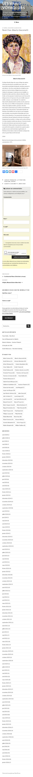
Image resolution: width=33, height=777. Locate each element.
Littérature (21, 180)
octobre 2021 (6, 619)
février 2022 (5, 606)
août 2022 (5, 587)
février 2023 (5, 568)
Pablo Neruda (21, 408)
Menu (17, 22)
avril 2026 (5, 447)
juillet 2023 (5, 552)
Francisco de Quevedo (9, 376)
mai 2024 (4, 520)
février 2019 (5, 721)
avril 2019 (4, 714)
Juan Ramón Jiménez (9, 393)
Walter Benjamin (8, 425)
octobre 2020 (6, 657)
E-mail (6, 226)
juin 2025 (4, 479)
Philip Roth (18, 413)
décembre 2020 (6, 651)
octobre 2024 (6, 505)
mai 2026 (4, 444)
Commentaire (8, 197)
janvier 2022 (5, 609)
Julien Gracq (22, 393)
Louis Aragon (18, 396)
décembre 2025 (6, 460)
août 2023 (5, 549)
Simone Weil (19, 419)
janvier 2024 (5, 533)
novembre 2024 (6, 501)
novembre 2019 (6, 692)
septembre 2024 (6, 508)
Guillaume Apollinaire (9, 384)
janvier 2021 (5, 648)
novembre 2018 (6, 730)
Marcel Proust (19, 402)
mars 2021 (5, 641)
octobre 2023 (6, 543)
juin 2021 (4, 632)
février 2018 (5, 759)
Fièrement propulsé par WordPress (11, 773)
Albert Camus (8, 358)
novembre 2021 (6, 616)
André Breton (7, 361)
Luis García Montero (20, 399)
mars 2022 (5, 603)
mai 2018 (4, 749)
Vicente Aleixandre (9, 422)
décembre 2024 (6, 498)
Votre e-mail (6, 300)
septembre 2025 (6, 470)
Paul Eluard (19, 411)
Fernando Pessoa (9, 373)
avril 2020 (5, 676)
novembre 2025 (6, 463)
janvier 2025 (5, 495)
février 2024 (5, 530)
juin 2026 (4, 441)
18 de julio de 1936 (7, 345)
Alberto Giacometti (11, 183)
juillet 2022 (5, 590)
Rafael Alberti (7, 416)
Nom (5, 218)
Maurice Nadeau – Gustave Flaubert (11, 342)
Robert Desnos (8, 419)
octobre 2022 (6, 581)
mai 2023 (4, 559)
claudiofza (17, 27)
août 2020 (5, 664)
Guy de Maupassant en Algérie (10, 339)
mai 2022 (4, 597)
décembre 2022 (6, 574)
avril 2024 (5, 524)
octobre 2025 (6, 466)
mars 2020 (5, 679)
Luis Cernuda (7, 399)
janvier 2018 (5, 762)
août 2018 (5, 740)
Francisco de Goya (22, 373)
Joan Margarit (20, 387)
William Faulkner (20, 425)
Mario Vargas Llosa (9, 405)
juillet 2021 (5, 629)
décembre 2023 (6, 536)
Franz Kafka (22, 376)
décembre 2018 (6, 727)
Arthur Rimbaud (8, 364)
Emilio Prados (18, 367)
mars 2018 (5, 756)
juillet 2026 (5, 438)
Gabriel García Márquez (10, 381)
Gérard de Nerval (8, 387)
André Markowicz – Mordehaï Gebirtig (12, 348)
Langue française (10, 180)
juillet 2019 (5, 705)
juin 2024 (4, 517)
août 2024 (5, 511)
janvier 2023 (5, 571)
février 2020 (5, 683)
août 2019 (5, 702)
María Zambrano (22, 405)
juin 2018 (4, 746)
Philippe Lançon (8, 413)
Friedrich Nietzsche (9, 378)
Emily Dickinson (8, 370)
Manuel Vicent (7, 402)
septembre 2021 (6, 622)
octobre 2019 (6, 695)
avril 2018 (4, 753)
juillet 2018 (5, 743)
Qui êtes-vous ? (7, 293)
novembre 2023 (6, 540)
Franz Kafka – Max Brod (8, 336)
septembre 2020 (6, 660)
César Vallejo (7, 367)
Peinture (7, 181)
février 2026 (5, 454)
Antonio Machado (20, 361)
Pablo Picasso (8, 411)
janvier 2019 (5, 724)
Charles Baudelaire (22, 364)
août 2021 (5, 625)
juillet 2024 (5, 514)
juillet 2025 (5, 476)
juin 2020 (4, 670)
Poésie (13, 181)
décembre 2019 (6, 689)
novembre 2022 (6, 578)
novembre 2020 (6, 654)
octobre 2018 (6, 734)
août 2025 (5, 473)
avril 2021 (4, 638)
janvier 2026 (5, 457)
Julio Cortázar (7, 396)
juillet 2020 (5, 667)
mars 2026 (5, 450)
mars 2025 (5, 489)
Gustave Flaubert (23, 384)
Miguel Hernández (9, 408)
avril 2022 (4, 600)
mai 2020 (4, 673)
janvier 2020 (5, 686)
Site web (6, 234)
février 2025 (5, 492)
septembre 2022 (6, 584)
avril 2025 (5, 485)
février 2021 (5, 644)
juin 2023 (4, 555)
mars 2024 (5, 527)
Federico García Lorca (22, 370)
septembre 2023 (6, 546)
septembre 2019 (6, 699)
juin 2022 (4, 594)
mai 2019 (4, 711)
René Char (22, 183)
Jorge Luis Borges (9, 390)
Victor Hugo (21, 422)
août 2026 (5, 435)
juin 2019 (4, 708)
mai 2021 (4, 635)
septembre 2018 (6, 737)
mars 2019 (5, 718)
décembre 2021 (6, 613)
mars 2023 (5, 565)
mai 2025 (4, 482)
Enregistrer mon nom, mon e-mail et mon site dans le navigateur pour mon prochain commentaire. (16, 244)
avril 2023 (4, 562)
